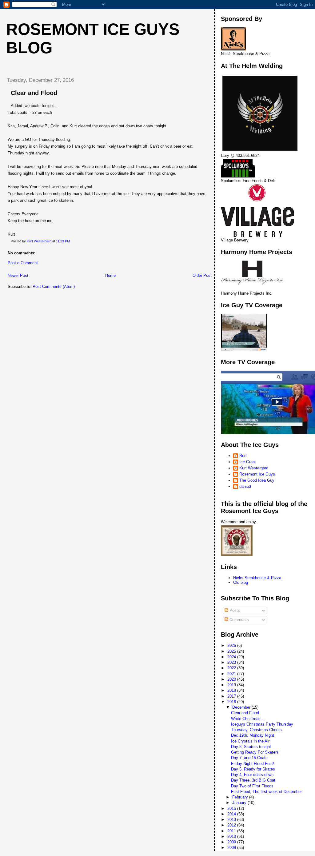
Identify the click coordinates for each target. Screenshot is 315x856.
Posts (234, 610)
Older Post (202, 275)
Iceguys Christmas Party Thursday (262, 724)
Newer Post (18, 275)
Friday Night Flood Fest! (252, 763)
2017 (232, 696)
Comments (238, 619)
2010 (232, 836)
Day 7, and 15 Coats (249, 757)
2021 (232, 673)
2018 (232, 690)
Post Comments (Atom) (54, 286)
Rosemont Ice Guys (257, 474)
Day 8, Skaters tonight (251, 746)
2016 (232, 701)
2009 (232, 842)
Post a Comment (23, 263)
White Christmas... (247, 718)
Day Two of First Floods (252, 786)
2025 (232, 651)
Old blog (240, 582)
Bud (242, 455)
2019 (232, 685)
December (242, 707)
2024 (232, 657)
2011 (232, 831)
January (240, 802)
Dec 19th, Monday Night (252, 735)
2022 (232, 668)
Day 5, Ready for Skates (253, 769)
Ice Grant (247, 462)
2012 (232, 825)
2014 (232, 814)
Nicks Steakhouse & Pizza (257, 577)
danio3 (245, 486)
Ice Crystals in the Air (250, 741)
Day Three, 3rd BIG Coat (253, 780)
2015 (232, 808)
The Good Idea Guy (256, 480)
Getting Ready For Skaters (255, 752)
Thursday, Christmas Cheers (256, 729)
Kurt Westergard (253, 468)
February (240, 797)
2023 (232, 662)
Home (110, 275)
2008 (232, 847)
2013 (232, 819)
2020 (232, 679)
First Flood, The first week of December (266, 791)
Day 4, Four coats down (252, 774)
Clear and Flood (245, 713)
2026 (232, 645)
